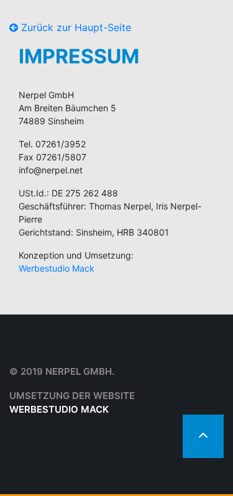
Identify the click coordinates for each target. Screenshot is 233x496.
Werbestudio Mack (56, 268)
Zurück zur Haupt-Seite (74, 27)
